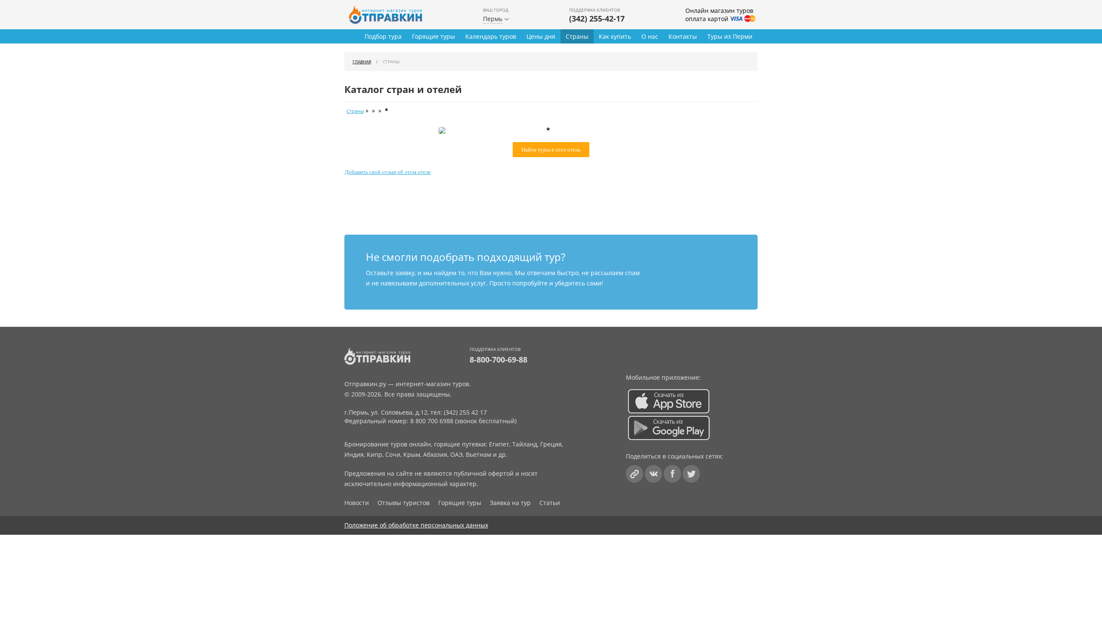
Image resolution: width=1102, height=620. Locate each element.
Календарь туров (490, 36)
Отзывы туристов (404, 503)
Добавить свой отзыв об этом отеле (388, 172)
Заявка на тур (510, 503)
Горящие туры (433, 36)
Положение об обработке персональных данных (416, 525)
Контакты (683, 36)
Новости (356, 503)
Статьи (549, 503)
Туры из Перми (729, 36)
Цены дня (540, 36)
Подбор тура (383, 36)
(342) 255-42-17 (597, 18)
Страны (577, 36)
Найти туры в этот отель (551, 149)
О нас (649, 36)
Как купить (615, 36)
